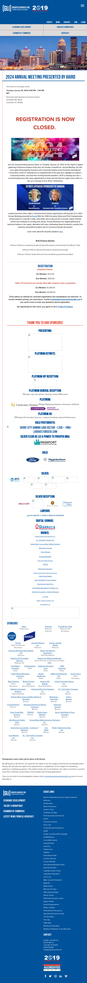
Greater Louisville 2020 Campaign (55, 834)
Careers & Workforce (65, 27)
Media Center (48, 886)
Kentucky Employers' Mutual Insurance (45, 573)
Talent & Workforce (13, 806)
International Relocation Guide (54, 865)
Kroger (18, 643)
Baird (24, 626)
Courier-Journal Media (55, 644)
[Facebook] (45, 976)
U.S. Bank (45, 596)
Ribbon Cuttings (49, 907)
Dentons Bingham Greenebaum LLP (21, 652)
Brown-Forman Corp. (28, 682)
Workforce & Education (51, 926)
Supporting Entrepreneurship (54, 914)
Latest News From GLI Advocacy (18, 816)
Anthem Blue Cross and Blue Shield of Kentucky (26, 698)
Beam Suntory (13, 681)
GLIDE (46, 831)
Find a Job (47, 825)
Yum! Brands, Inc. (45, 604)
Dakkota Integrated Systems (17, 690)
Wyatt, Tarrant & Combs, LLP (45, 600)
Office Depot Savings (51, 892)
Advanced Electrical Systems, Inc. (45, 536)
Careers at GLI (48, 810)
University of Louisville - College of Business (24, 729)
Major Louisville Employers (53, 880)
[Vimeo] (65, 976)
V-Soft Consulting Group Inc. (64, 682)
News (58, 22)
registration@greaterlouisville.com (66, 299)
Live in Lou (47, 877)
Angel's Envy (76, 674)
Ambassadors (48, 803)
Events (49, 22)
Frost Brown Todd (65, 626)
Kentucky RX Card (50, 868)
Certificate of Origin (50, 813)
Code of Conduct (65, 307)
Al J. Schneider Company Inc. (68, 690)
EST (8, 93)
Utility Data (47, 923)
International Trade (50, 855)
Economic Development (21, 27)
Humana (48, 626)
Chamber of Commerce (22, 33)
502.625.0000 (49, 947)
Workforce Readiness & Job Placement (57, 929)
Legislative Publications (52, 874)
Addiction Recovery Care (46, 667)
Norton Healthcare (41, 675)
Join (75, 22)
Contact (67, 22)
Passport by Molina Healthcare (50, 658)
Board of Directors (50, 806)
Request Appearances (51, 904)
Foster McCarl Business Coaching (20, 675)
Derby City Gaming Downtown (47, 652)
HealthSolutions (49, 837)
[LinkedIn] (60, 976)
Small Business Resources (53, 911)
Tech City (47, 920)
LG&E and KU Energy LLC (59, 675)
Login (83, 22)
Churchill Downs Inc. (37, 644)
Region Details (49, 901)
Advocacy (65, 33)
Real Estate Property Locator (53, 898)
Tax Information (49, 917)
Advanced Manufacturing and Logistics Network (60, 797)
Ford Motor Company (15, 667)
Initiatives (47, 852)
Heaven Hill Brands (44, 682)
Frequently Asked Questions (54, 828)
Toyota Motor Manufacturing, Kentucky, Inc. (44, 721)
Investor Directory (50, 859)
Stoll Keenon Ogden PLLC (17, 721)
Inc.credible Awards (50, 840)
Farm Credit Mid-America (45, 560)
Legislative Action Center (52, 871)
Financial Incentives (50, 822)
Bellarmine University (54, 698)
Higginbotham (30, 666)
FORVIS (30, 712)
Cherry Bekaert (69, 698)
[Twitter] (50, 976)
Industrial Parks (49, 843)
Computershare (45, 556)
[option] (24, 633)
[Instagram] (55, 976)
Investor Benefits (49, 862)
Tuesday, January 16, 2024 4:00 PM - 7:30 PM (25, 90)
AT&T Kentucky (62, 667)
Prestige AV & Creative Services (20, 659)
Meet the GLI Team (50, 889)
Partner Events (49, 895)
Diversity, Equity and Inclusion (54, 816)
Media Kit (47, 883)
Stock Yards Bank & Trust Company (64, 713)
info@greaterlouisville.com (53, 950)
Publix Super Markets (42, 713)
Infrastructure (48, 849)
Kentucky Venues (45, 569)
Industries (47, 846)
